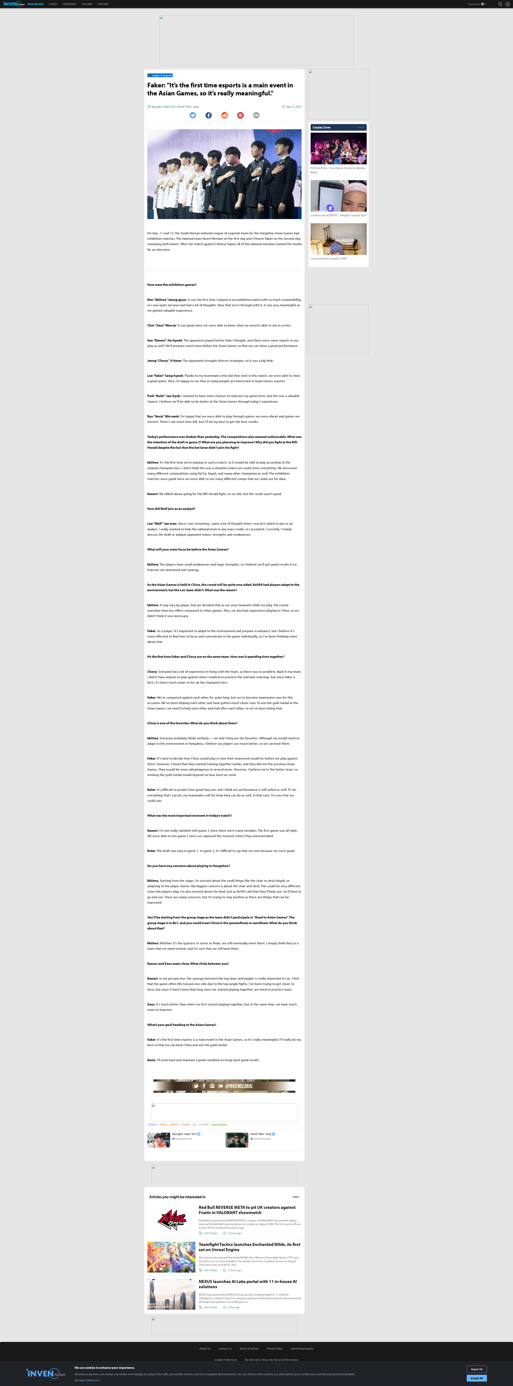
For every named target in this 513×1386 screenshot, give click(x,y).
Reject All (477, 1369)
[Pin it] (240, 115)
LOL (194, 1124)
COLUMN (87, 4)
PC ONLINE (185, 1124)
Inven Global (13, 4)
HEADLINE (174, 1124)
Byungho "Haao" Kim (184, 1133)
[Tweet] (192, 115)
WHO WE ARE (35, 4)
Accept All (477, 1378)
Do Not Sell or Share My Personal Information (272, 1360)
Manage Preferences (87, 1380)
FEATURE (103, 4)
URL (256, 115)
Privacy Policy (275, 1348)
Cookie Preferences (225, 1360)
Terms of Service (249, 1348)
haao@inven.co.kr (183, 1138)
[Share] (208, 115)
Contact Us (225, 1348)
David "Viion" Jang (260, 1133)
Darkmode (474, 4)
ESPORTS (163, 1124)
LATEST (53, 4)
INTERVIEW (69, 4)
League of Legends (219, 1124)
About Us (205, 1348)
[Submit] (224, 115)
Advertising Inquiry (302, 1348)
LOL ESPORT (204, 1124)
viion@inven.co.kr (262, 1138)
